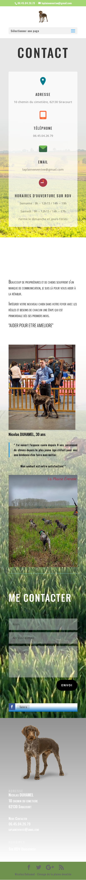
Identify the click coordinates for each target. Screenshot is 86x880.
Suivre (23, 707)
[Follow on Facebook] (12, 706)
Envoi (66, 685)
